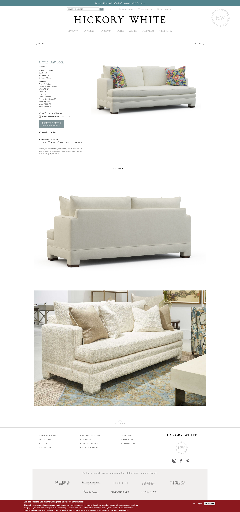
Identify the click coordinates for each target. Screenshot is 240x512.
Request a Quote (51, 124)
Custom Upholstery (90, 435)
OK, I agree (197, 503)
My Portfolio (128, 443)
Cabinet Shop (87, 439)
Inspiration (45, 439)
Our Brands (126, 435)
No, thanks (209, 503)
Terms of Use (107, 510)
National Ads (46, 448)
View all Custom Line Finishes (50, 113)
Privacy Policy (124, 510)
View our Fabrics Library (48, 132)
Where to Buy (127, 439)
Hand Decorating (89, 443)
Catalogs (43, 443)
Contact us (141, 3)
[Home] (120, 19)
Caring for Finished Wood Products (56, 116)
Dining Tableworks (90, 448)
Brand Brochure (47, 435)
